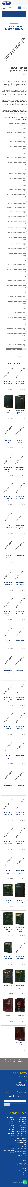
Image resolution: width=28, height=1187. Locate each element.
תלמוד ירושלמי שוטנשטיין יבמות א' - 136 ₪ (17, 238)
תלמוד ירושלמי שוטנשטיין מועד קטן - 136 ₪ (17, 233)
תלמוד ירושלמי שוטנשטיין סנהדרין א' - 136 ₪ (17, 313)
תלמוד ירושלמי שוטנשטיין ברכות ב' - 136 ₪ (17, 127)
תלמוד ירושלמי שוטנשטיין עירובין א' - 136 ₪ (17, 174)
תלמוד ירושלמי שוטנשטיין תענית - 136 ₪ (16, 217)
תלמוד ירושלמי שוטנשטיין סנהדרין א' (20, 900)
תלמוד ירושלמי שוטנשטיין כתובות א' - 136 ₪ (17, 249)
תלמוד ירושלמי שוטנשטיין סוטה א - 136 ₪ (16, 275)
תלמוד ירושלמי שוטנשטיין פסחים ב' (19, 555)
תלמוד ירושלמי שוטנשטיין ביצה (20, 612)
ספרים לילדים (23, 1117)
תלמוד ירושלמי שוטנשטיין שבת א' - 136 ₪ (16, 158)
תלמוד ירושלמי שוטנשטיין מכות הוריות (8, 958)
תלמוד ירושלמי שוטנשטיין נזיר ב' (19, 784)
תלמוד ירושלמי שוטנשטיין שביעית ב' (20, 412)
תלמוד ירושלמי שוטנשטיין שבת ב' (8, 469)
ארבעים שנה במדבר (8, 1014)
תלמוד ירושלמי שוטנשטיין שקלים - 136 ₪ (16, 195)
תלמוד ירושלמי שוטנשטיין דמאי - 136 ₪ (16, 132)
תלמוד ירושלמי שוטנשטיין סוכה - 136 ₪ (16, 203)
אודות (24, 1172)
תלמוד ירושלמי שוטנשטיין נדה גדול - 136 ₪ (17, 345)
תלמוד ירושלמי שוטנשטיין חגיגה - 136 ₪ (17, 227)
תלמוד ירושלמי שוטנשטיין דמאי (8, 382)
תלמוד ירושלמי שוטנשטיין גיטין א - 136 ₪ (16, 286)
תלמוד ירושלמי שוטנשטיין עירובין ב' (19, 527)
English (4, 8)
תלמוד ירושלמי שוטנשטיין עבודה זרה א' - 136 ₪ (16, 329)
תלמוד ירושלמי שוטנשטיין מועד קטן (8, 670)
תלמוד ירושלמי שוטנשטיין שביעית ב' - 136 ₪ (17, 136)
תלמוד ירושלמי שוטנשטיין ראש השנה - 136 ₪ (16, 211)
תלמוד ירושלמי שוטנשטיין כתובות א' (20, 728)
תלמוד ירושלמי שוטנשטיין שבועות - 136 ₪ (16, 323)
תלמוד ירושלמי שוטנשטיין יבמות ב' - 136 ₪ (17, 243)
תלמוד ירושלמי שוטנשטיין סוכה (8, 583)
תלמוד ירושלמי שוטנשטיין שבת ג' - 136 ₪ (16, 168)
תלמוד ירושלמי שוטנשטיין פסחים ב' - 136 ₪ (17, 190)
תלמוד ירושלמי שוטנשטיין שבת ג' (20, 498)
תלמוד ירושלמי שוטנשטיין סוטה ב (20, 814)
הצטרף (7, 1105)
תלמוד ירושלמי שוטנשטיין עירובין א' (8, 498)
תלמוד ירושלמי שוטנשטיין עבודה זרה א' (8, 929)
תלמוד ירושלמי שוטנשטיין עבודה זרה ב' (20, 958)
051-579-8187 (21, 1086)
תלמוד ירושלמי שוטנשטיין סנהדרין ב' (8, 900)
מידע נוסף (23, 1176)
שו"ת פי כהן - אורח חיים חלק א (20, 1014)
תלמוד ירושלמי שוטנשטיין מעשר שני (8, 440)
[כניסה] (12, 8)
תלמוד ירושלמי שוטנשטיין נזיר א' (8, 756)
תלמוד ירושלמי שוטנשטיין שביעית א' (8, 412)
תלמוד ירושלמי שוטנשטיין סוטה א (8, 785)
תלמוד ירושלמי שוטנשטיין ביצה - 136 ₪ (16, 207)
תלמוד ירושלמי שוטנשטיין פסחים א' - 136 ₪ (17, 184)
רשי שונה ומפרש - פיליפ (20, 1043)
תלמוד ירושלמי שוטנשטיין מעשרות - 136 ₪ (17, 147)
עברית (19, 1096)
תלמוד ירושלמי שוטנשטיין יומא (20, 583)
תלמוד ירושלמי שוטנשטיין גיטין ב (17, 123)
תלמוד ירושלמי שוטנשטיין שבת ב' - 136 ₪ (16, 163)
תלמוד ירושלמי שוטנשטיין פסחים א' (8, 527)
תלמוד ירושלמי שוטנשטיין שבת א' (20, 469)
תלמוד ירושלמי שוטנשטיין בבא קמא (8, 843)
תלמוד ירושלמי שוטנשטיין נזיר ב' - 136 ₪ (16, 270)
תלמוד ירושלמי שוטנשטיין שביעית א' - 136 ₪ (17, 142)
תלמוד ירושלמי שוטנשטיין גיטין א (8, 814)
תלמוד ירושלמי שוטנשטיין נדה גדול (20, 986)
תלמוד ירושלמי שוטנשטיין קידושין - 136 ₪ (16, 291)
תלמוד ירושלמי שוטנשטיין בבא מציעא (20, 871)
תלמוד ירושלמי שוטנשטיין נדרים (20, 756)
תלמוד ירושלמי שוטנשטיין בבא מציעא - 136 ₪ (16, 302)
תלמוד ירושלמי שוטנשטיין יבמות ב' (8, 699)
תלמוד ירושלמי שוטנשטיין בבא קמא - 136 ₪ (17, 297)
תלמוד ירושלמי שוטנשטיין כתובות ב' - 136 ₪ (17, 254)
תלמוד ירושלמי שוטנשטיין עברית (21, 20)
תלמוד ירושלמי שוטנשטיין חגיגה (20, 669)
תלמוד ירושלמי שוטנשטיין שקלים (8, 555)
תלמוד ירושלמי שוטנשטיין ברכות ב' (20, 383)
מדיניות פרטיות (22, 1170)
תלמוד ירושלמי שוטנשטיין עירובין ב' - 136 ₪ (17, 179)
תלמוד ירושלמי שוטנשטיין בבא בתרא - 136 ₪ (16, 307)
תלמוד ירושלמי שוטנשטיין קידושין (20, 843)
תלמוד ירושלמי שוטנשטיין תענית (20, 641)
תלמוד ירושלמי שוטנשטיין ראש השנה (8, 613)
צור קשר (24, 1174)
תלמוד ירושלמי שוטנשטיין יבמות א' (20, 699)
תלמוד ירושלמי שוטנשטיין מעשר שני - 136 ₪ (17, 152)
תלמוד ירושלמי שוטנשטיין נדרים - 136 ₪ (17, 259)
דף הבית (4, 20)
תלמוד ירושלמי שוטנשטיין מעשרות (20, 440)
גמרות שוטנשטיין (10, 20)
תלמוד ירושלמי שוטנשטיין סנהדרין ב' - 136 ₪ (17, 318)
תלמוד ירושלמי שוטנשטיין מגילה (8, 641)
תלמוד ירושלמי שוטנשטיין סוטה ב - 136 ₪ (16, 281)
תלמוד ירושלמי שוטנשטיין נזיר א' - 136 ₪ (16, 265)
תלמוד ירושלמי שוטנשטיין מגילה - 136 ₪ (16, 222)
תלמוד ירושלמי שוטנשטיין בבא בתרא (8, 871)
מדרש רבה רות (8, 985)
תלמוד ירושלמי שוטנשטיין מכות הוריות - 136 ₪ (16, 339)
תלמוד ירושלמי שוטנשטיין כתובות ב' (8, 728)
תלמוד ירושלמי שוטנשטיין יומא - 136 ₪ (16, 200)
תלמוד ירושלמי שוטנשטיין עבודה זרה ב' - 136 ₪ (16, 334)
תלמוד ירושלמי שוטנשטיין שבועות (20, 929)
